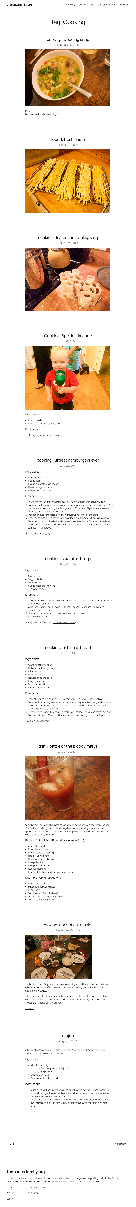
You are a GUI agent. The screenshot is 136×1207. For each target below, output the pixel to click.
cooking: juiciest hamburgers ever (68, 460)
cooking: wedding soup (68, 39)
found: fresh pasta (68, 139)
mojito (68, 1035)
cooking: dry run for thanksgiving (68, 237)
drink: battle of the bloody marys (68, 746)
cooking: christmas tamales (68, 924)
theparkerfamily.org (19, 4)
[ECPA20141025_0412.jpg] (67, 310)
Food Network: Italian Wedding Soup (43, 114)
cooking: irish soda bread (68, 647)
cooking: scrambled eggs (68, 558)
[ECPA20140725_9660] (67, 408)
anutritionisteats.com (64, 622)
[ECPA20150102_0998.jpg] (67, 212)
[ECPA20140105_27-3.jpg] (67, 819)
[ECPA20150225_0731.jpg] (67, 105)
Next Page (122, 1143)
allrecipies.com (41, 533)
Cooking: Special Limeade (68, 335)
